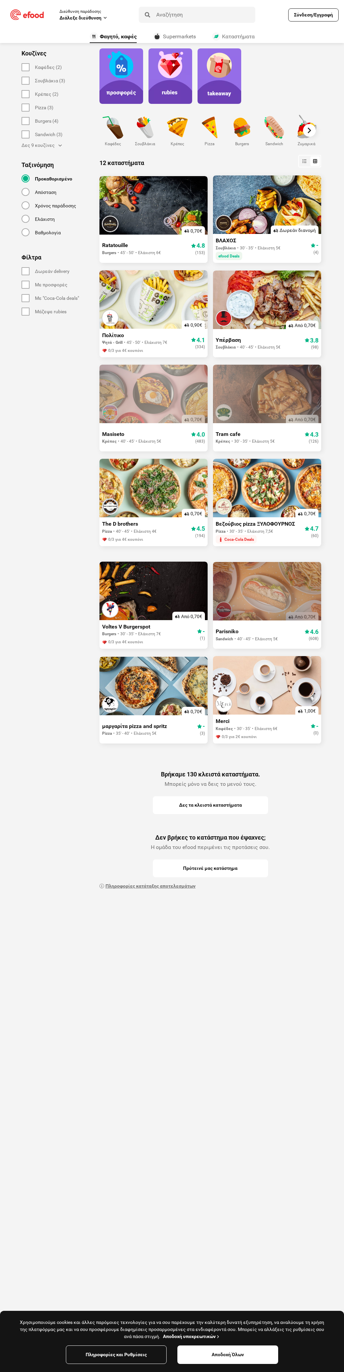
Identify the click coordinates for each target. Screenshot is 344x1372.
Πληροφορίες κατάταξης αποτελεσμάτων (150, 886)
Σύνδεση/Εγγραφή (313, 14)
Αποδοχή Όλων (228, 1354)
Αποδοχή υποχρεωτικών (189, 1336)
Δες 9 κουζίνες (38, 145)
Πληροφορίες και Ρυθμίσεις (116, 1354)
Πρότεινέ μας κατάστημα (210, 868)
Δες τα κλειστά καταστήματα (210, 805)
